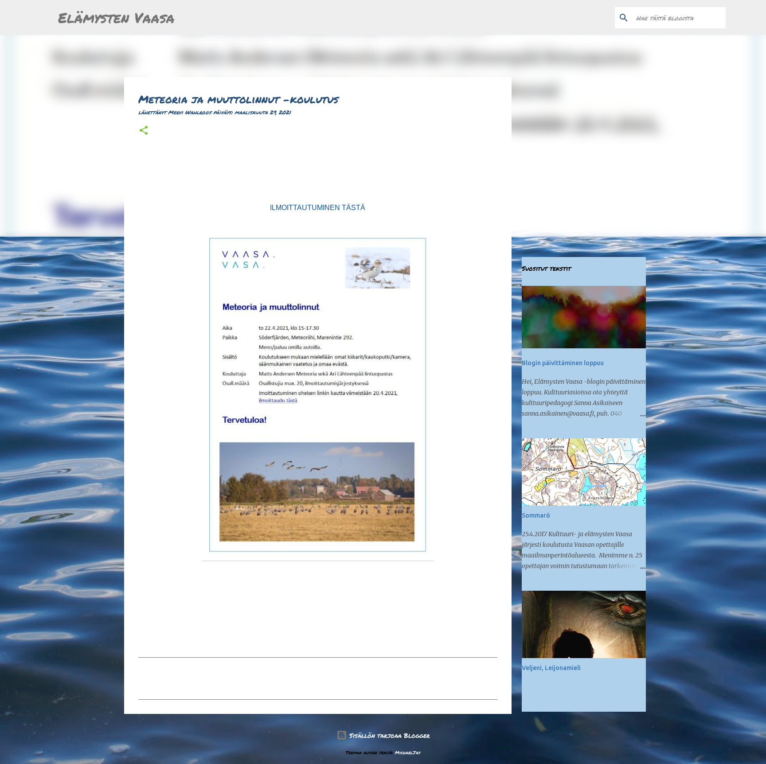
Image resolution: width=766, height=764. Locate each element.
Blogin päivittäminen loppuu (563, 362)
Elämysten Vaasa (116, 17)
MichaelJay (407, 752)
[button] (143, 131)
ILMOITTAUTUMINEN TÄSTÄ (317, 207)
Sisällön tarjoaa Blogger (388, 735)
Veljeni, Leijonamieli (551, 667)
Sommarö (536, 515)
